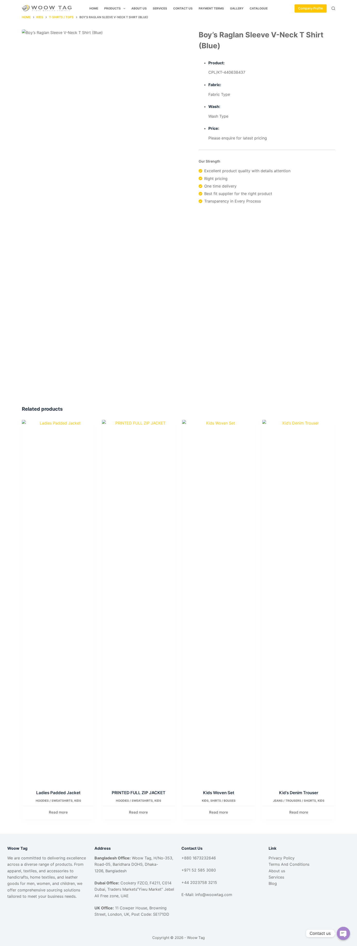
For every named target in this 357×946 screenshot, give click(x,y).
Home (93, 8)
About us (139, 8)
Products (112, 8)
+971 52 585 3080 (198, 870)
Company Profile (310, 8)
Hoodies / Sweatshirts (54, 800)
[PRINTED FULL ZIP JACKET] (138, 602)
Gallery (237, 8)
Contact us (183, 8)
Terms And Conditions (289, 864)
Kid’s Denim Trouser (298, 792)
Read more (58, 812)
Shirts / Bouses (223, 800)
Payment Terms (211, 8)
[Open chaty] (343, 933)
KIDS (77, 800)
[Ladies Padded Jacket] (58, 602)
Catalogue (259, 8)
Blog (273, 883)
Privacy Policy (282, 858)
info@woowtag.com (213, 894)
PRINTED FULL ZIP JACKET (138, 792)
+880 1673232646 (199, 858)
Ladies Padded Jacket (58, 792)
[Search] (333, 8)
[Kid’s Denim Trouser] (298, 602)
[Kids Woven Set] (218, 602)
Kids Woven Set (218, 792)
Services (160, 8)
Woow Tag (196, 937)
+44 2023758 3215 (199, 882)
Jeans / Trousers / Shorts (294, 800)
